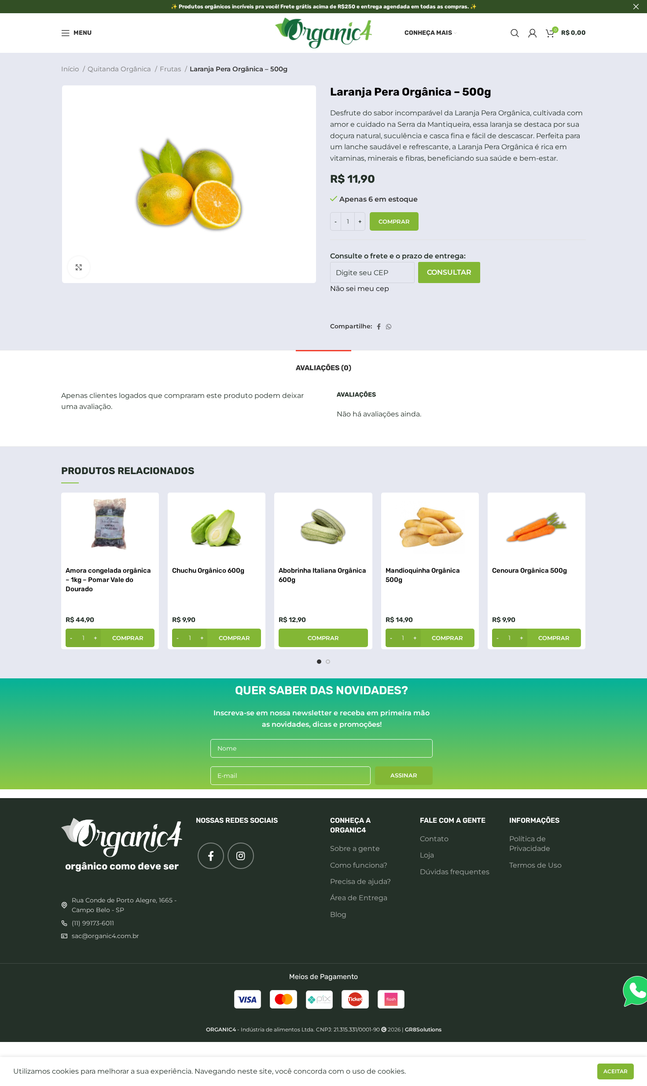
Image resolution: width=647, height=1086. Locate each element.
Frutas (171, 69)
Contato (434, 839)
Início (71, 69)
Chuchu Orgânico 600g (208, 570)
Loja (427, 855)
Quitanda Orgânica (120, 69)
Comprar (394, 221)
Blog (338, 914)
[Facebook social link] (378, 326)
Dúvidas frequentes (454, 872)
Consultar (449, 272)
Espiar (148, 507)
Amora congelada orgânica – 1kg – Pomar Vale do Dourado (108, 580)
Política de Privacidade (529, 844)
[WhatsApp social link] (388, 326)
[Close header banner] (636, 6)
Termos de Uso (535, 865)
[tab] (323, 363)
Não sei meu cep (359, 288)
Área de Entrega (358, 898)
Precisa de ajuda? (360, 881)
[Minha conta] (532, 33)
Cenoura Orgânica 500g (529, 570)
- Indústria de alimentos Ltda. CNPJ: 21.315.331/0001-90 (293, 1029)
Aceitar (615, 1071)
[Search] (515, 33)
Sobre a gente (355, 848)
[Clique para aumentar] (79, 267)
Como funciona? (358, 865)
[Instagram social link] (241, 856)
